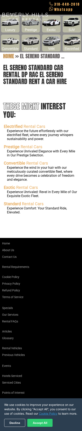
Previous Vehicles (13, 355)
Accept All (40, 423)
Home (8, 56)
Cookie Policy (10, 277)
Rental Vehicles (12, 348)
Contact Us (9, 256)
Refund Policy (11, 290)
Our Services (10, 314)
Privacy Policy (11, 283)
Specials (7, 308)
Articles (7, 331)
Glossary (8, 338)
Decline (14, 423)
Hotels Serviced (12, 376)
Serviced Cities (11, 382)
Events (6, 365)
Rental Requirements (15, 267)
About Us (8, 250)
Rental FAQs (10, 321)
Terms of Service (12, 297)
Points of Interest (13, 392)
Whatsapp (63, 9)
